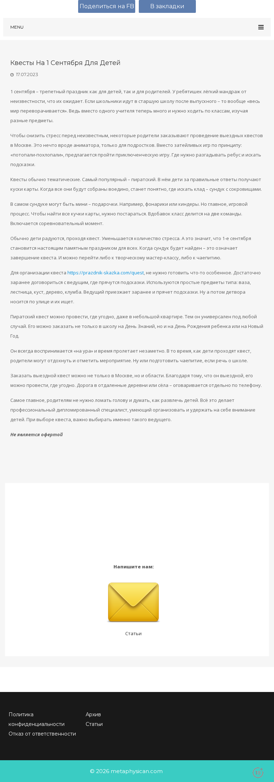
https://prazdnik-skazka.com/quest (105, 272)
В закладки (167, 6)
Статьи (133, 633)
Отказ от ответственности (42, 734)
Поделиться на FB (107, 6)
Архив (93, 714)
